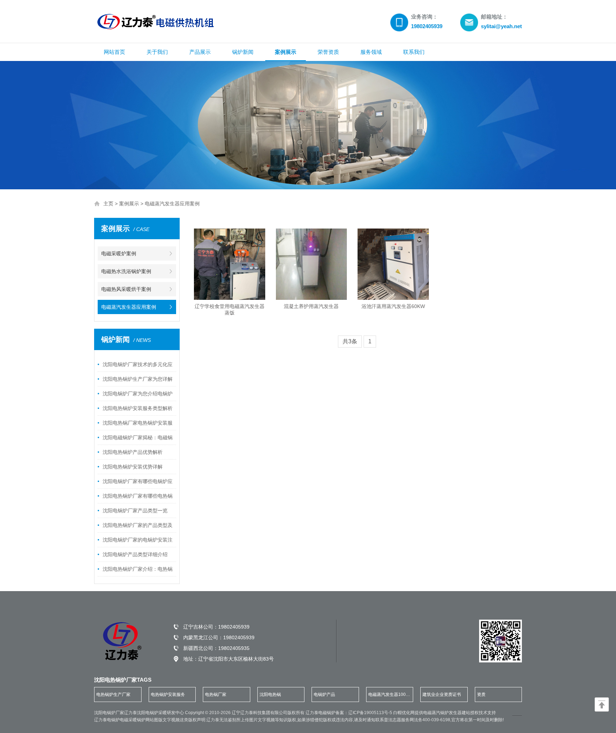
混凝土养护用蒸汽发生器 (311, 306)
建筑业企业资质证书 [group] (441, 694)
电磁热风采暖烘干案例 (126, 289)
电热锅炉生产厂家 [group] (113, 694)
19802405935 (234, 648)
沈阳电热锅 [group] (270, 694)
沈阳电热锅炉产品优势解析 (133, 452)
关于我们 (157, 52)
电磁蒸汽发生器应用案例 (172, 203)
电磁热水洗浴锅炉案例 (126, 271)
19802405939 (234, 627)
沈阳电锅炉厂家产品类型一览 (135, 510)
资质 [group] (481, 694)
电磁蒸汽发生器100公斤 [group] (389, 697)
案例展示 (285, 52)
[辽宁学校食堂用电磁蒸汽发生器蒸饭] (229, 264)
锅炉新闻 (242, 52)
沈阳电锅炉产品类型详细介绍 (135, 554)
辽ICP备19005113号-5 (370, 712)
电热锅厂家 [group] (215, 694)
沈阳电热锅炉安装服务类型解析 (138, 408)
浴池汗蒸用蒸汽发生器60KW (393, 306)
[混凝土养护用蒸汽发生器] (311, 264)
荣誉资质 (328, 52)
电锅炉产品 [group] (324, 694)
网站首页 (114, 52)
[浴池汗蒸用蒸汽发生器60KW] (393, 264)
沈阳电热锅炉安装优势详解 (133, 467)
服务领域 (371, 52)
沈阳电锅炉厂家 (109, 712)
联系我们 (414, 52)
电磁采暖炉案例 (118, 253)
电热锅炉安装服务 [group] (168, 694)
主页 (108, 203)
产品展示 (200, 52)
